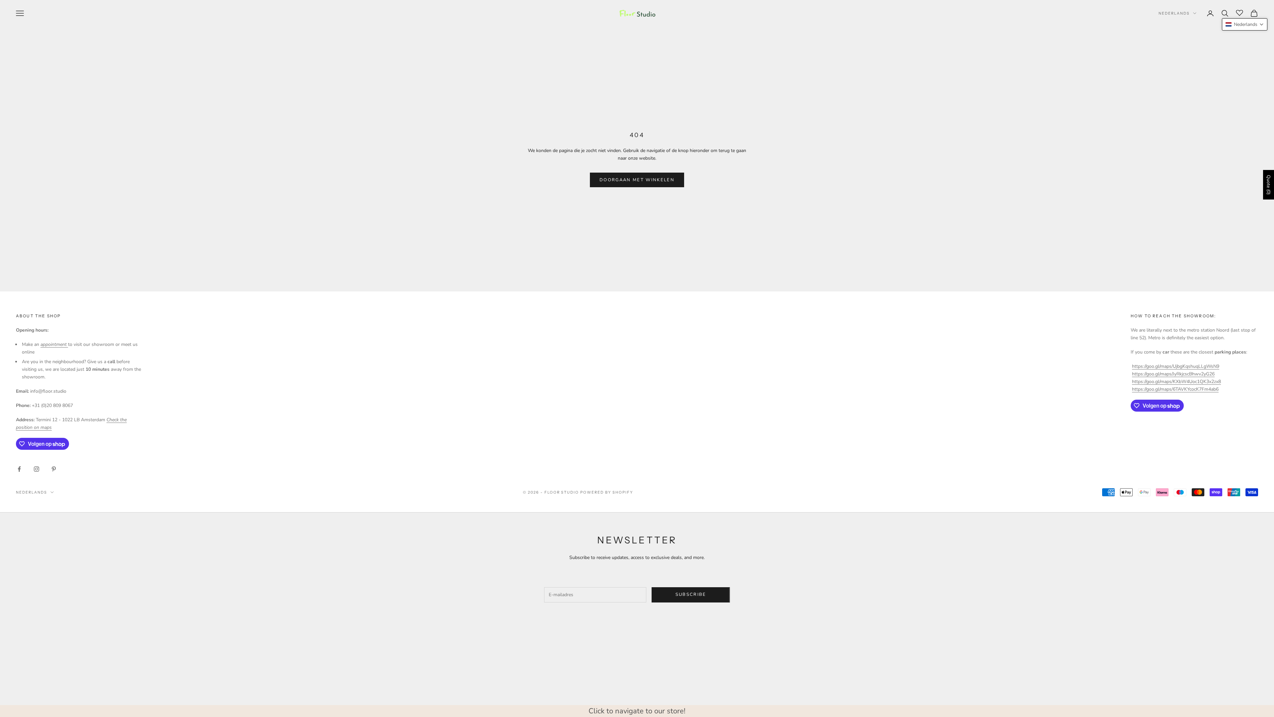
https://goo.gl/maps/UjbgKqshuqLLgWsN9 (1175, 366)
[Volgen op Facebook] (19, 469)
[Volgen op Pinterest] (53, 469)
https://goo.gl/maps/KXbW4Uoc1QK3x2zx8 (1176, 381)
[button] (1244, 24)
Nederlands (1174, 13)
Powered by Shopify (606, 492)
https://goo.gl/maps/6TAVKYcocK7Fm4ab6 (1175, 389)
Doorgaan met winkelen (637, 180)
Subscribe (690, 595)
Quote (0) (1268, 185)
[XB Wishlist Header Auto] (1239, 12)
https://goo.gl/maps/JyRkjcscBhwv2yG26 (1173, 374)
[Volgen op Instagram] (36, 469)
